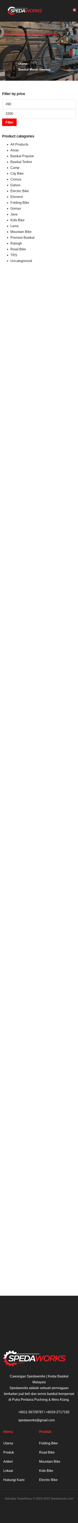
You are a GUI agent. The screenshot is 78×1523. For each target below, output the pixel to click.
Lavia (14, 226)
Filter (9, 122)
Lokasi (8, 1470)
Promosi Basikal (22, 237)
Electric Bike (19, 191)
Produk (8, 1452)
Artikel (8, 1461)
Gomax (15, 208)
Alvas (14, 150)
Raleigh (16, 243)
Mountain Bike (21, 232)
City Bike (17, 173)
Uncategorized (21, 261)
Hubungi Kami (14, 1480)
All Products (19, 144)
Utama (8, 1443)
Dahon (15, 185)
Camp (14, 167)
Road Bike (18, 249)
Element (16, 197)
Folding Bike (19, 202)
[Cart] (73, 11)
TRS (13, 255)
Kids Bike (17, 220)
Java (13, 214)
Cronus (15, 179)
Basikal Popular (22, 156)
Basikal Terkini (21, 162)
